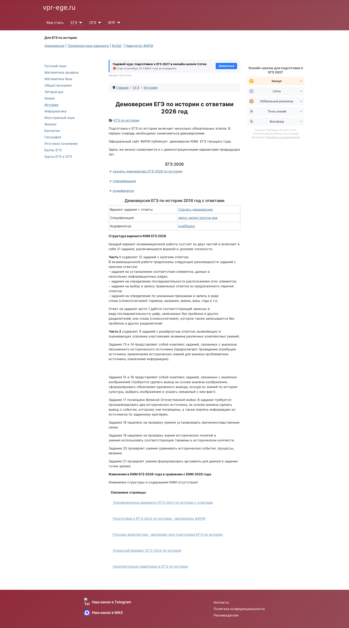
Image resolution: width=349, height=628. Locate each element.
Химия (49, 98)
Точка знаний (277, 111)
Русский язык (55, 66)
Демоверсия (54, 46)
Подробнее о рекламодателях (282, 137)
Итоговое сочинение (61, 144)
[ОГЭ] (98, 22)
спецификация (124, 181)
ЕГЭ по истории (126, 120)
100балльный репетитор (277, 101)
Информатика (55, 111)
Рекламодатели (226, 615)
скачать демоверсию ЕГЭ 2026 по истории (147, 171)
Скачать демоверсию (195, 209)
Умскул (276, 81)
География (52, 137)
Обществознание (58, 85)
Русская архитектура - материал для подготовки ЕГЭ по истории (168, 535)
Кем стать (55, 22)
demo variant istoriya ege (198, 218)
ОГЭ (92, 22)
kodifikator (186, 226)
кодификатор (123, 191)
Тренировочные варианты (88, 46)
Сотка (277, 91)
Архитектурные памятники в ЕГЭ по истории (150, 567)
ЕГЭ (74, 22)
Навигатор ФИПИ (139, 46)
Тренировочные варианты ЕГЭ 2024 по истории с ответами (163, 503)
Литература (53, 92)
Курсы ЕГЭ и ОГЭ (58, 156)
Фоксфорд (277, 121)
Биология (52, 131)
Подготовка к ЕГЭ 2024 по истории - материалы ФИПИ (159, 519)
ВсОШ (116, 46)
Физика (50, 124)
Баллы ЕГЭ (53, 150)
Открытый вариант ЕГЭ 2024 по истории (147, 551)
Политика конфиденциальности (239, 609)
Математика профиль (61, 72)
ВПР (111, 22)
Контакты (221, 602)
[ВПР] (117, 22)
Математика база (58, 79)
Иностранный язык (59, 118)
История (51, 105)
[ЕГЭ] (79, 22)
